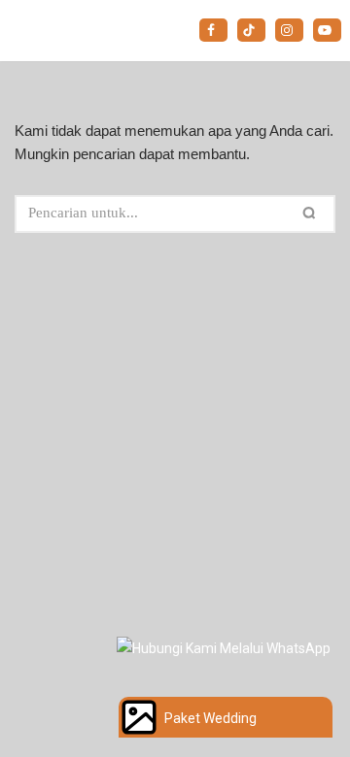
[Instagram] (289, 30)
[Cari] (313, 214)
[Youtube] (327, 30)
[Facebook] (213, 30)
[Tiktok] (251, 30)
